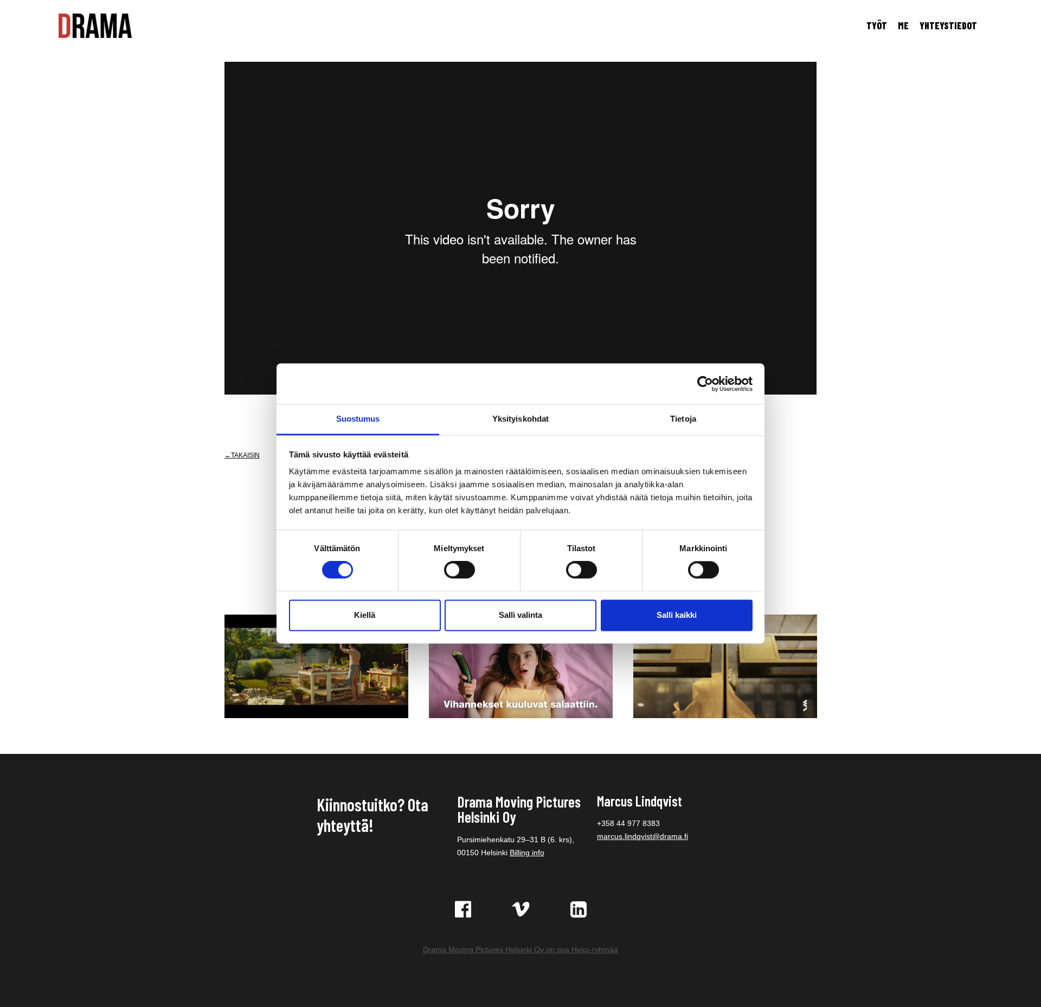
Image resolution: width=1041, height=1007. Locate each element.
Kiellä (364, 614)
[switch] (459, 570)
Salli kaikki (677, 614)
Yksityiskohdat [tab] (520, 418)
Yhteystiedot (948, 25)
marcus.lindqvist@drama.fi (642, 836)
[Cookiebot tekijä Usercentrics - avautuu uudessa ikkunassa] (705, 384)
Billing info (527, 852)
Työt (876, 25)
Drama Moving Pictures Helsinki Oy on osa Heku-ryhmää (520, 949)
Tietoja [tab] (683, 418)
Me (903, 25)
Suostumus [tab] (358, 418)
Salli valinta (520, 614)
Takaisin (245, 455)
